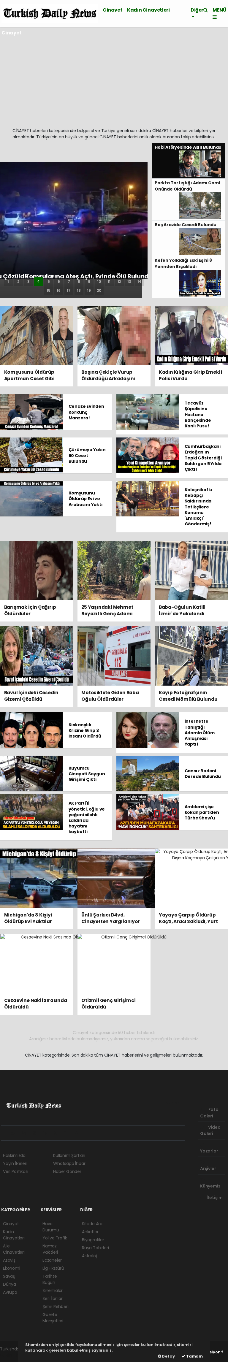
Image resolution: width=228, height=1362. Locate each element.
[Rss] (58, 1133)
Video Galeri (210, 1130)
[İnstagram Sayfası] (26, 1133)
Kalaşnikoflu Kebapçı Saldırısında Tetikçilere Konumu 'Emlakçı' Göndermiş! (199, 507)
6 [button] (59, 281)
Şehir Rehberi (55, 1306)
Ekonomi (11, 1268)
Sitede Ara (92, 1224)
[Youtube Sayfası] (37, 1133)
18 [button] (79, 290)
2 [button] (18, 281)
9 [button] (89, 281)
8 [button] (79, 281)
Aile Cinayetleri (14, 1249)
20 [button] (99, 290)
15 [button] (48, 290)
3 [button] (28, 281)
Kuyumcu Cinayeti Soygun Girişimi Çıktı (87, 773)
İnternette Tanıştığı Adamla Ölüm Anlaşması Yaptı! (200, 732)
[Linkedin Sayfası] (47, 1133)
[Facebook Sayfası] (5, 1133)
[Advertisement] (114, 83)
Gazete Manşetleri (52, 1318)
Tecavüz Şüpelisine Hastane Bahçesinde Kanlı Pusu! (198, 414)
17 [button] (69, 290)
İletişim (214, 1198)
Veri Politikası (15, 1171)
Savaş (9, 1276)
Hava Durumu (50, 1227)
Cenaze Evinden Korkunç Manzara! (86, 412)
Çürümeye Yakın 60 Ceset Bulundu (87, 455)
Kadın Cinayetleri (148, 10)
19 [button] (89, 290)
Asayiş (9, 1260)
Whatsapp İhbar (69, 1163)
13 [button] (129, 281)
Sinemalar (52, 1290)
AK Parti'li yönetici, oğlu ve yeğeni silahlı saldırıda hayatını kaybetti (87, 817)
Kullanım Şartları (69, 1155)
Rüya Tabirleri (95, 1248)
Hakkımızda (14, 1155)
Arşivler (208, 1168)
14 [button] (139, 281)
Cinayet (112, 10)
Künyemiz (210, 1186)
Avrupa (10, 1292)
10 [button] (99, 281)
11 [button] (109, 281)
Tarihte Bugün (49, 1279)
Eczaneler (52, 1260)
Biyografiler (93, 1240)
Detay (168, 1356)
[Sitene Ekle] (79, 1133)
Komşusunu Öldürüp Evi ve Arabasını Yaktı (86, 498)
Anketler (90, 1232)
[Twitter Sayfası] (15, 1133)
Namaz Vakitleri (50, 1249)
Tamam (194, 1356)
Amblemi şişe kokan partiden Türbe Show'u (202, 812)
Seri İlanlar (52, 1298)
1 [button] (8, 281)
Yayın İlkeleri (15, 1163)
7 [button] (69, 281)
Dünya (9, 1284)
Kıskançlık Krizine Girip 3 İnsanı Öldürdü (85, 730)
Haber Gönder (67, 1171)
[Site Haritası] (68, 1133)
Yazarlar (209, 1151)
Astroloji (89, 1256)
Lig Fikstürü (53, 1268)
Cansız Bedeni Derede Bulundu (203, 773)
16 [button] (59, 290)
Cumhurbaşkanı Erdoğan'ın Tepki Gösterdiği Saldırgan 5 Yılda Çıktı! (203, 457)
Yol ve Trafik (54, 1238)
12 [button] (119, 281)
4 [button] (38, 281)
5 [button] (49, 281)
